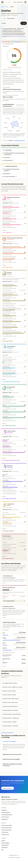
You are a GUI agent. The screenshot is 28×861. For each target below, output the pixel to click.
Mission (3, 840)
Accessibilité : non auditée (14, 857)
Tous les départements (6, 814)
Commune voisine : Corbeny (9, 694)
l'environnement (8, 160)
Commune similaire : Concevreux (10, 710)
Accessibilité (4, 847)
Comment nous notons (6, 825)
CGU (2, 849)
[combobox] (9, 2)
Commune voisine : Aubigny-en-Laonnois (12, 687)
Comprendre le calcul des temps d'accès (16, 36)
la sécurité (6, 157)
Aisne (7, 6)
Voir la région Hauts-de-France (9, 683)
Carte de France (5, 817)
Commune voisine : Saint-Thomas (10, 698)
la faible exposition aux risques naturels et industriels (14, 153)
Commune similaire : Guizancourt (10, 725)
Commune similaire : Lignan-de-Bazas (11, 714)
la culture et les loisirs (9, 176)
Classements (20, 2)
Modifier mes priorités (19, 140)
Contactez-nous (5, 834)
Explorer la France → (7, 788)
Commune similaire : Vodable (9, 722)
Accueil (2, 6)
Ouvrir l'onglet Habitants (8, 601)
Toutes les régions (5, 812)
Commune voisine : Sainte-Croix (10, 702)
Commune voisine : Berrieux (9, 691)
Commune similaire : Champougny (10, 718)
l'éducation (7, 173)
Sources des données (6, 830)
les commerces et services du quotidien (11, 169)
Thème (23, 23)
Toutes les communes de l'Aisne (10, 706)
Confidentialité (5, 845)
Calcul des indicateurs (6, 827)
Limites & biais (4, 832)
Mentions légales (5, 843)
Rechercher (4, 810)
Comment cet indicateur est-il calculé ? (9, 210)
